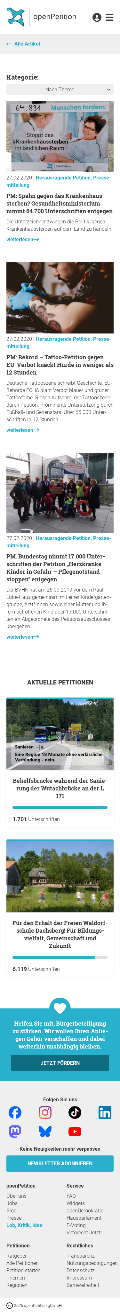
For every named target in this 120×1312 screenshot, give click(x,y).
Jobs (12, 1203)
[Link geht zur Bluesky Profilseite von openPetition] (45, 1131)
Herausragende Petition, (64, 178)
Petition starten (23, 1270)
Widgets (76, 1203)
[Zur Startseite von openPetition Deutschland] (42, 17)
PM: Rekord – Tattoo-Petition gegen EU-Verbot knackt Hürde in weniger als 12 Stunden (60, 364)
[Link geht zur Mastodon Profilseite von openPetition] (15, 1131)
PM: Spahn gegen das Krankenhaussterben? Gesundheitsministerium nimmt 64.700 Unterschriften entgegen (59, 203)
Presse (13, 1218)
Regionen (17, 1285)
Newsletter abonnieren (60, 1164)
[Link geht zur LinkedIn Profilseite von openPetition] (105, 1112)
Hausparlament (84, 1218)
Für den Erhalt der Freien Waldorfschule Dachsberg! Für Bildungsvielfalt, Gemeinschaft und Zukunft (60, 934)
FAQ (71, 1196)
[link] (109, 18)
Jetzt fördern (60, 1063)
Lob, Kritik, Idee (24, 1225)
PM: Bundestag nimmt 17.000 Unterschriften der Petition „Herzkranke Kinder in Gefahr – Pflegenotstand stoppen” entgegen (55, 567)
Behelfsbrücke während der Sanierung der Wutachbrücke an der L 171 (60, 788)
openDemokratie (85, 1211)
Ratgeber (16, 1256)
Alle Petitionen (22, 1263)
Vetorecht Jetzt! (84, 1233)
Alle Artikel (27, 44)
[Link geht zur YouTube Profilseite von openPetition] (74, 1131)
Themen (15, 1278)
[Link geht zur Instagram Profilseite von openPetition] (45, 1112)
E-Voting (76, 1225)
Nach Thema (60, 90)
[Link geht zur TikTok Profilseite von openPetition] (74, 1112)
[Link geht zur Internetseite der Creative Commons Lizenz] (10, 1305)
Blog (11, 1211)
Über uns (16, 1196)
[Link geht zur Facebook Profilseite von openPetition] (15, 1112)
